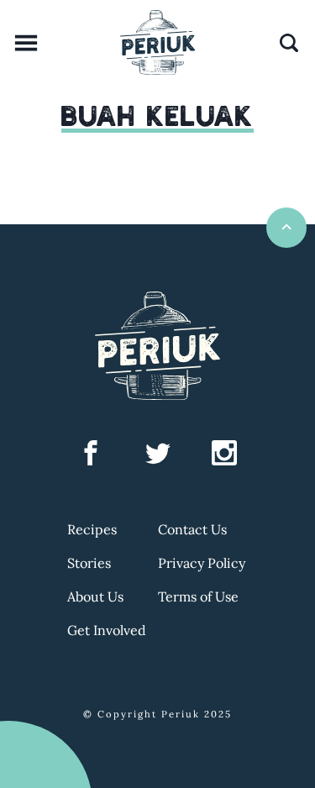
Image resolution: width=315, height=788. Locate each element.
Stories (89, 562)
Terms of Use (198, 596)
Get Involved (106, 630)
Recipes (92, 529)
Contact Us (192, 529)
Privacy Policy (201, 562)
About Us (95, 596)
